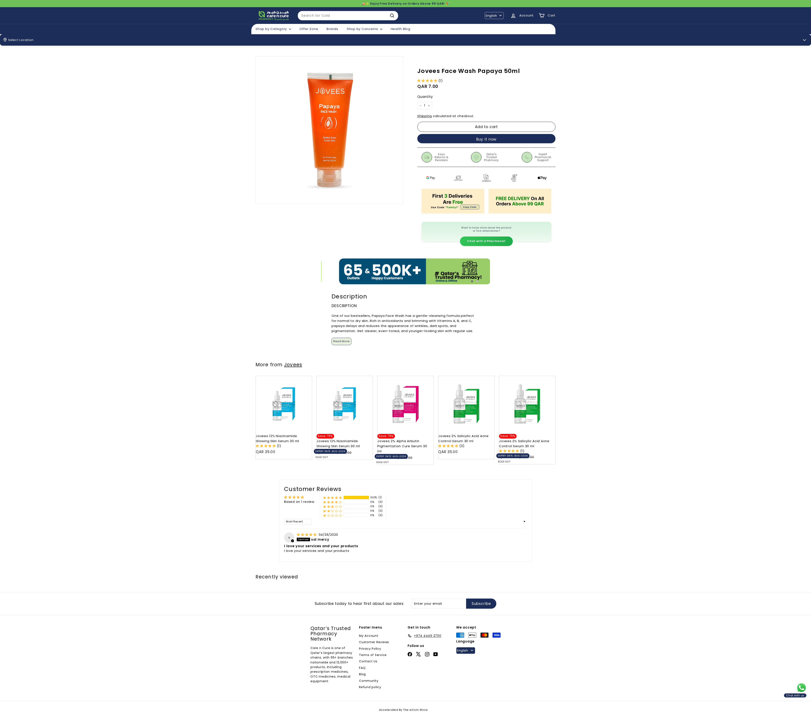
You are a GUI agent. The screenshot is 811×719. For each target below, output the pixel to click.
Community (368, 681)
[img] (307, 534)
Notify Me (365, 377)
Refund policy (370, 687)
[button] (427, 80)
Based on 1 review (299, 501)
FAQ (362, 668)
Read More (341, 341)
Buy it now (486, 139)
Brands (332, 29)
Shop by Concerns (363, 29)
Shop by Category (272, 29)
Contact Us (368, 661)
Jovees (293, 364)
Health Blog (400, 29)
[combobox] (348, 15)
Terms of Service (373, 655)
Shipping (424, 116)
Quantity (425, 96)
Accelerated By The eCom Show (403, 710)
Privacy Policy (370, 649)
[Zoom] (329, 130)
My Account (368, 636)
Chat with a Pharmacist (486, 241)
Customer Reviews (374, 642)
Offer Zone (308, 29)
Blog (362, 674)
